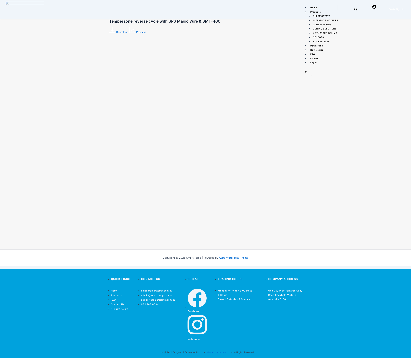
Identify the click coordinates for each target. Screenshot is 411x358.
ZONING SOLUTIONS (325, 28)
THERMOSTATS (321, 16)
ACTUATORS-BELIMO (325, 33)
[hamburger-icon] (342, 7)
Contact (315, 58)
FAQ (312, 54)
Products (315, 12)
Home (313, 7)
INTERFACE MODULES (325, 20)
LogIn (313, 62)
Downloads (316, 45)
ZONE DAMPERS (322, 24)
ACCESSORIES (321, 41)
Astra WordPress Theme (233, 257)
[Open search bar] (355, 9)
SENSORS (318, 37)
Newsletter (316, 50)
